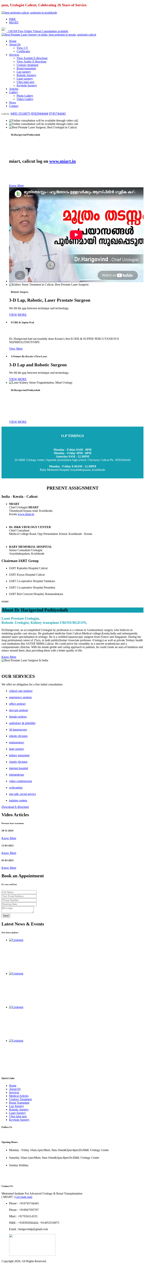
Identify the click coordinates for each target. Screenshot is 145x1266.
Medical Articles (19, 1095)
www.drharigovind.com (16, 1172)
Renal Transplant (19, 1102)
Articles (13, 88)
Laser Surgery (17, 1113)
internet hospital (18, 768)
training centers (18, 800)
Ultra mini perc (26, 82)
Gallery (13, 92)
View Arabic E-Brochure (31, 61)
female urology (18, 716)
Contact (13, 106)
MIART (14, 22)
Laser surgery (25, 78)
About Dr (15, 44)
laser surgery (16, 748)
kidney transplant (19, 755)
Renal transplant (26, 68)
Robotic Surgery (26, 75)
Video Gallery (25, 99)
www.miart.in (62, 161)
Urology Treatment (20, 1099)
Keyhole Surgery (27, 85)
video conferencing (20, 781)
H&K (12, 19)
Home (12, 41)
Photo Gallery (25, 95)
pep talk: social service (22, 794)
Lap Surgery (16, 1106)
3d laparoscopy (18, 729)
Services (14, 54)
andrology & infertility (22, 723)
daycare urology (18, 710)
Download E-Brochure (15, 806)
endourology (16, 742)
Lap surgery (24, 71)
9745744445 (57, 113)
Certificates (23, 51)
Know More (16, 185)
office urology (17, 703)
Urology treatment (27, 65)
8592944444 (39, 113)
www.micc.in (10, 1178)
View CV (22, 47)
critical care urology (21, 690)
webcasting (15, 787)
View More (16, 348)
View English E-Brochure (32, 58)
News (12, 102)
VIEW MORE (18, 314)
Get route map (23, 1197)
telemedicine (16, 774)
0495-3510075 (20, 113)
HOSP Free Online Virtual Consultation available (38, 31)
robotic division (18, 736)
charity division (18, 761)
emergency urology (20, 697)
